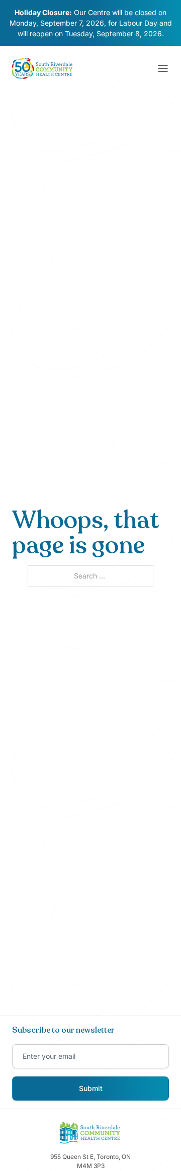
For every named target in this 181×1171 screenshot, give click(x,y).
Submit (91, 1088)
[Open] (163, 68)
